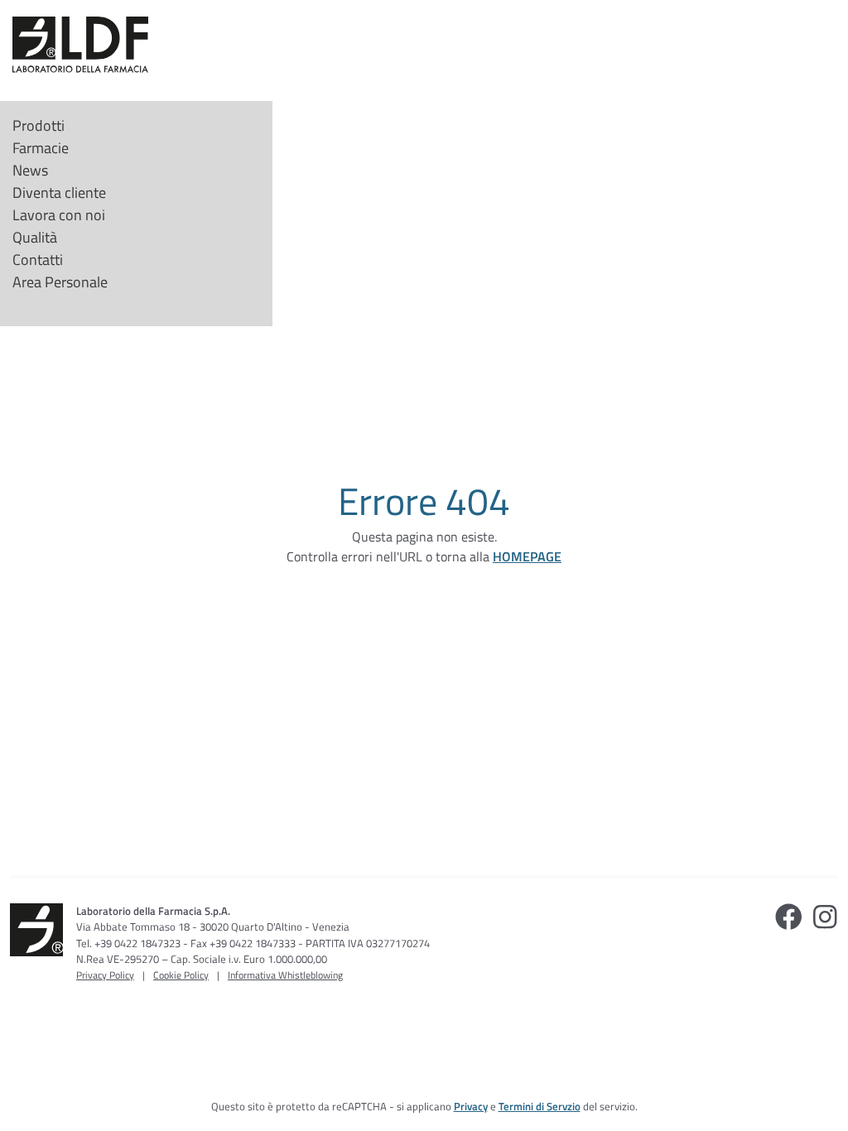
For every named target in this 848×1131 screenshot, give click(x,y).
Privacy (471, 1106)
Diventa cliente (59, 192)
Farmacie (40, 148)
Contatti (37, 259)
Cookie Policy (181, 975)
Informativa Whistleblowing (285, 975)
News (30, 170)
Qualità (34, 237)
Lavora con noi (58, 215)
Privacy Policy (105, 975)
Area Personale (60, 282)
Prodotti (38, 125)
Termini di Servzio (540, 1106)
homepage (527, 556)
